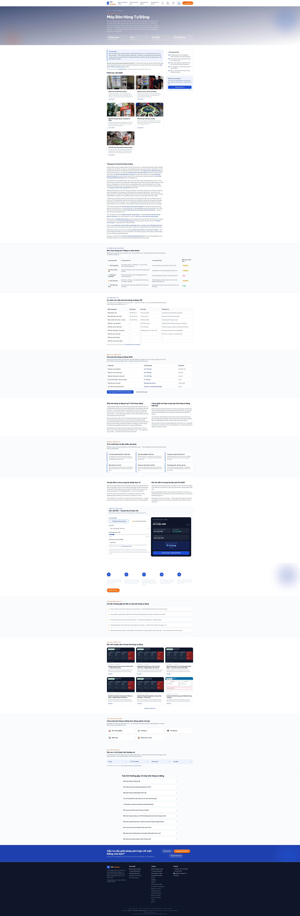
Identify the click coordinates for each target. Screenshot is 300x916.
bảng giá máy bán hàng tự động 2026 (119, 187)
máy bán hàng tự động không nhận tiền (133, 236)
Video (152, 899)
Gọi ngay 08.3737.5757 (182, 851)
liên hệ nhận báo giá (126, 546)
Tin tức (163, 3)
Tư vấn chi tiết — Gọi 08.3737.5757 (171, 553)
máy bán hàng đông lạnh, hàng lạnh (125, 174)
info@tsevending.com (180, 873)
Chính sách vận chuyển (144, 908)
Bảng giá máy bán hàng (135, 875)
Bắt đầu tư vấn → (113, 590)
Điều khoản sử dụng (167, 908)
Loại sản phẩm (113, 518)
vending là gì (116, 225)
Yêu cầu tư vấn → (179, 87)
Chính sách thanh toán (156, 908)
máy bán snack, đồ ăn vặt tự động (137, 172)
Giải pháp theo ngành (144, 3)
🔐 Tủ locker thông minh (139, 521)
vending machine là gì (122, 219)
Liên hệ (173, 3)
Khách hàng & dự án (156, 893)
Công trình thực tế (155, 890)
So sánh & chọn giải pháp (157, 886)
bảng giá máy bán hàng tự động (130, 214)
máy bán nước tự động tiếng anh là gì (151, 225)
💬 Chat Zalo (167, 851)
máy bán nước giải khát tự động (152, 170)
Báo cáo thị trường (156, 897)
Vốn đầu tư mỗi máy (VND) (116, 539)
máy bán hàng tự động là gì (126, 220)
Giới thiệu (167, 3)
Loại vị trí (111, 525)
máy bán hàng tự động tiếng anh (130, 225)
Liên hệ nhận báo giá (141, 392)
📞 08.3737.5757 (188, 3)
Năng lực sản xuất (155, 888)
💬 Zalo (179, 3)
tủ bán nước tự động (152, 229)
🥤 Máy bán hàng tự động (119, 521)
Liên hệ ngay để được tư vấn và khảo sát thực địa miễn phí (139, 210)
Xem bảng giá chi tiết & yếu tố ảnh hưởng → (120, 392)
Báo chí (153, 901)
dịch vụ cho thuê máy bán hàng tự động (147, 216)
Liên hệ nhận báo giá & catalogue (132, 344)
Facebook (176, 875)
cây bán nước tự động (137, 229)
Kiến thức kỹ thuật (155, 895)
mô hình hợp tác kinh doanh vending (132, 206)
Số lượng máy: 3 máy (114, 532)
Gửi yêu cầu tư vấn (176, 855)
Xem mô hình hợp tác (128, 590)
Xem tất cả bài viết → (150, 708)
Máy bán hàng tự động (122, 3)
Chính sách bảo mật (133, 908)
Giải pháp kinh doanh (155, 3)
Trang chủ (109, 10)
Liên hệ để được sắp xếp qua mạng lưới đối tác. (131, 765)
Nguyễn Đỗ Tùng (122, 69)
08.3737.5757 (178, 871)
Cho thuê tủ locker (134, 877)
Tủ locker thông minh (133, 3)
